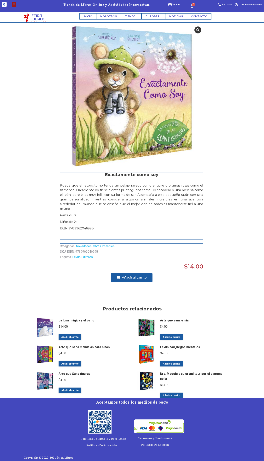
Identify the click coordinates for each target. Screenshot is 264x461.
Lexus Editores (82, 257)
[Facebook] (4, 4)
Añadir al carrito (70, 337)
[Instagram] (14, 4)
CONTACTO (199, 16)
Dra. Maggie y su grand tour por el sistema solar (191, 376)
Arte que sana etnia (174, 320)
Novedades (84, 246)
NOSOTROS (108, 16)
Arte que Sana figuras (74, 374)
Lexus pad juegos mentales (180, 347)
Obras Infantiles (104, 246)
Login (176, 4)
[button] (197, 29)
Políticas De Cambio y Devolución (103, 439)
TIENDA (130, 16)
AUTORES (152, 16)
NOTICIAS (176, 16)
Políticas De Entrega (155, 445)
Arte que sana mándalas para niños (84, 347)
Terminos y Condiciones (155, 438)
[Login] (170, 5)
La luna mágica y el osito (76, 320)
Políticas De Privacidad (102, 445)
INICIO (87, 16)
